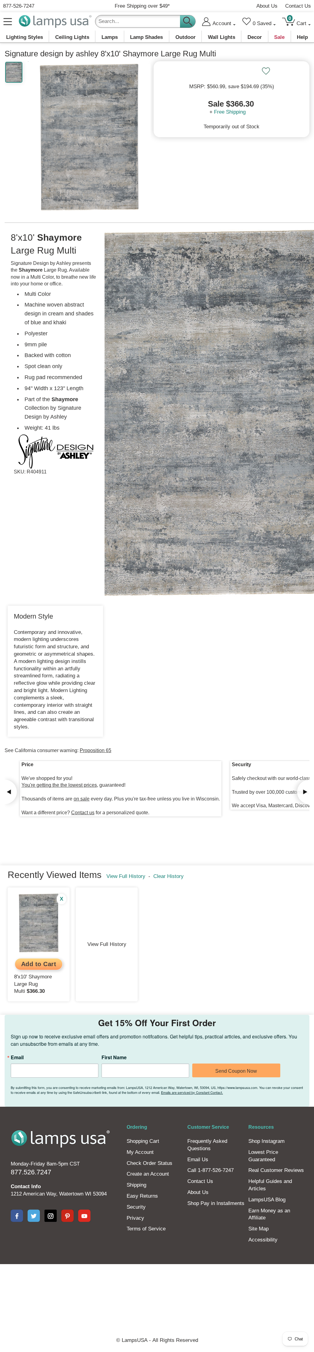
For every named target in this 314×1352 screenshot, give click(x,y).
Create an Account (148, 1174)
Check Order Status (149, 1163)
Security (136, 1207)
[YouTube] (84, 1216)
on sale (82, 798)
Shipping (136, 1185)
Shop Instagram (266, 1141)
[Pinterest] (67, 1216)
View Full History (125, 876)
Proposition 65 (95, 750)
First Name (114, 1057)
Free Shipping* (142, 6)
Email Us (197, 1159)
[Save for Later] (265, 71)
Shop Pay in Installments (215, 1203)
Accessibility (263, 1240)
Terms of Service (146, 1229)
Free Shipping (230, 112)
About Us (267, 6)
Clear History (168, 876)
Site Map (258, 1229)
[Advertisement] (157, 1285)
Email (17, 1057)
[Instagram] (50, 1216)
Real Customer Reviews (276, 1170)
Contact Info (26, 1186)
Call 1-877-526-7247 (210, 1170)
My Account (140, 1152)
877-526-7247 (18, 6)
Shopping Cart (143, 1141)
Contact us (82, 812)
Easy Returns (142, 1196)
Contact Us (298, 6)
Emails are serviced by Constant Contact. (192, 1092)
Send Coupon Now (236, 1071)
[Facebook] (17, 1216)
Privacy (135, 1218)
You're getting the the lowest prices (59, 785)
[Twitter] (34, 1216)
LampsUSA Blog (266, 1200)
